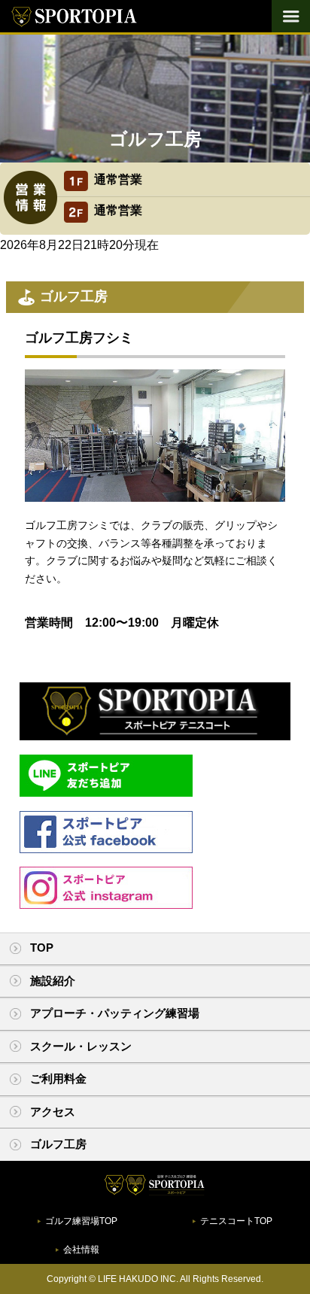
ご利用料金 (58, 1078)
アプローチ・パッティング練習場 (114, 1013)
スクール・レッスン (81, 1046)
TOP (41, 947)
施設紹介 (52, 980)
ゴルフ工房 (58, 1144)
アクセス (52, 1111)
